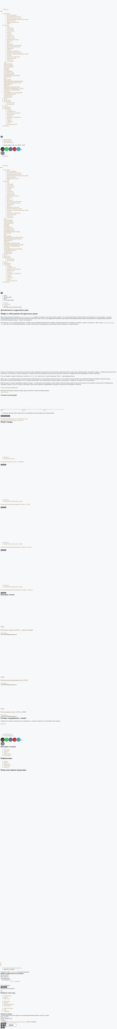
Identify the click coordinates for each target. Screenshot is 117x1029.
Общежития (10, 48)
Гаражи (9, 33)
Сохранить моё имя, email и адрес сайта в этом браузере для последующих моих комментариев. (28, 413)
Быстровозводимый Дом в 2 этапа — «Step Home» (12, 461)
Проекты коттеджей (9, 458)
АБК (8, 26)
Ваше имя (3, 975)
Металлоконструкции (13, 22)
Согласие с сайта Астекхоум (19, 1021)
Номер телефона (5, 1018)
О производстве (11, 111)
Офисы (9, 49)
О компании (7, 108)
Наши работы (7, 101)
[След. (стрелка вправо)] (4, 1027)
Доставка (9, 115)
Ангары (9, 32)
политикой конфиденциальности (18, 1021)
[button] (3, 723)
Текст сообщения (5, 985)
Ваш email (3, 976)
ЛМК (8, 23)
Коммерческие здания (13, 39)
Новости (9, 118)
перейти (11, 1025)
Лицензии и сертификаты (14, 117)
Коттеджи (9, 41)
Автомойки (10, 28)
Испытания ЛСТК (12, 124)
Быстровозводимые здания (14, 18)
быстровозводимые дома (26, 317)
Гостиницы (10, 35)
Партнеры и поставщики (14, 112)
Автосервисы (10, 30)
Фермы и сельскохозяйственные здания (17, 53)
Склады (9, 55)
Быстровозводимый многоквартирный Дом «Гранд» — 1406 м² (15, 504)
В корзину (3, 464)
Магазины (10, 43)
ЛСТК (5, 98)
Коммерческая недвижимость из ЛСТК (14, 680)
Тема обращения (5, 978)
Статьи (9, 123)
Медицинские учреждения (14, 45)
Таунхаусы (10, 59)
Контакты (6, 125)
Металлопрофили (12, 15)
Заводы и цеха (11, 38)
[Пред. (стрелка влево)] (2, 1027)
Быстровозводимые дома (14, 16)
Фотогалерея (10, 104)
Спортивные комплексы (13, 56)
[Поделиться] (4, 1025)
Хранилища (10, 61)
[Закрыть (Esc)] (2, 1025)
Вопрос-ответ (10, 114)
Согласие (3, 1020)
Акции (6, 105)
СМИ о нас (10, 121)
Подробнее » (4, 633)
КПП (8, 42)
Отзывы (9, 120)
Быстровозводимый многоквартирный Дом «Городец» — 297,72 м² (16, 547)
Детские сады (10, 36)
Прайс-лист (7, 100)
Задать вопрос (4, 392)
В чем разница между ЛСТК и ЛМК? (13, 712)
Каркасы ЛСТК (11, 20)
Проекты (6, 25)
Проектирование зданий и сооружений (17, 19)
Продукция (7, 13)
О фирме (9, 110)
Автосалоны (10, 29)
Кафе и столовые (11, 58)
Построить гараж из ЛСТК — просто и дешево (17, 630)
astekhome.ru (14, 972)
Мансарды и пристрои (13, 51)
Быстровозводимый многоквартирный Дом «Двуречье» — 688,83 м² (17, 589)
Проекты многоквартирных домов (13, 501)
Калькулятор (7, 107)
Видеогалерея (10, 102)
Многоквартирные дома (13, 46)
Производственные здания (14, 52)
